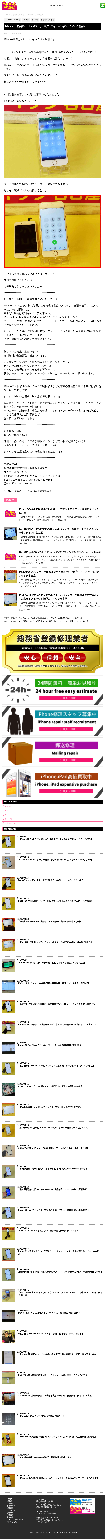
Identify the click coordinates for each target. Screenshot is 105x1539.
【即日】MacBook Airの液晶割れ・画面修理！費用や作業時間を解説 (49, 921)
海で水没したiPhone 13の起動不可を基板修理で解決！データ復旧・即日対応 (53, 983)
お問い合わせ (12, 1522)
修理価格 (10, 1501)
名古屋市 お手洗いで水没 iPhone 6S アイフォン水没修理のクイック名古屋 (60, 552)
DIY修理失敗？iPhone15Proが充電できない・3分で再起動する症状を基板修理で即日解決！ (60, 1272)
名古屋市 (33, 491)
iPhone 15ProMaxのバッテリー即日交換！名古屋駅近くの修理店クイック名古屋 (55, 901)
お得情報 (10, 1503)
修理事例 (10, 1508)
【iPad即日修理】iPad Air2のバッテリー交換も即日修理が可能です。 (50, 1107)
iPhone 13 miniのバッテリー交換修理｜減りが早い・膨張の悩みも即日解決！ (53, 1210)
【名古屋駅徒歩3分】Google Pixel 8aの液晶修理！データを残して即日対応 (52, 1189)
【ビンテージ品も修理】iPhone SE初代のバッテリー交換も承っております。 (53, 1128)
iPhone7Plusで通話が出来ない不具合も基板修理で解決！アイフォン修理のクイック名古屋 (50, 621)
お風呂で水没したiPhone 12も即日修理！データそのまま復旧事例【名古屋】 (53, 1148)
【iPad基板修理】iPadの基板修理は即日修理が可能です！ (44, 1457)
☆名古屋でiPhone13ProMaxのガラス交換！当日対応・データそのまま (50, 1334)
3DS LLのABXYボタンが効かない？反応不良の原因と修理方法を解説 (50, 1086)
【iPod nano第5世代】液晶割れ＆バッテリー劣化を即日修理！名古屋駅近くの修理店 (57, 1437)
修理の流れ (11, 1506)
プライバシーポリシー (15, 1520)
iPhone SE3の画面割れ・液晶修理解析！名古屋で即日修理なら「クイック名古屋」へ (57, 1024)
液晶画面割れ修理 (44, 491)
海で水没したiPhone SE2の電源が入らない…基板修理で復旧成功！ (49, 1313)
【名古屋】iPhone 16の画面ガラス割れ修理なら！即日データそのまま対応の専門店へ (57, 1004)
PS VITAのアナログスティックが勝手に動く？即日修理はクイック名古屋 (51, 963)
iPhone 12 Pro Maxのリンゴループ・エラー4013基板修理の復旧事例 (49, 1045)
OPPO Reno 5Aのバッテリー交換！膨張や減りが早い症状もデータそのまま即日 (55, 860)
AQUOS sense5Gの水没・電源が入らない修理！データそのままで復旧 (50, 880)
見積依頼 (10, 1515)
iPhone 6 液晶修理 (14, 491)
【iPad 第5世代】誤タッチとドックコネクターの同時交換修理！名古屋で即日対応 (55, 942)
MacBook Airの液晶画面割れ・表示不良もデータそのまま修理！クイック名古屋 (55, 1395)
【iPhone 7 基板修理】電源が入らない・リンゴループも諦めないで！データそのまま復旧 (59, 1478)
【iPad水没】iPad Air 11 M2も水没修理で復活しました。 (44, 1416)
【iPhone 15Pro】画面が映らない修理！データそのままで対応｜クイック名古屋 (55, 839)
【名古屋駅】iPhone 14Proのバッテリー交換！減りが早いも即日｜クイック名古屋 (56, 1066)
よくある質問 (12, 1510)
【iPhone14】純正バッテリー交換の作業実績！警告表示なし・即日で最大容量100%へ (58, 1354)
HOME (9, 1499)
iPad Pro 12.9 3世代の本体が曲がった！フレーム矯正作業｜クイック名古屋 (52, 1375)
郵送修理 (10, 1517)
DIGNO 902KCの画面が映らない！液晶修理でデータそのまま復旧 (48, 1231)
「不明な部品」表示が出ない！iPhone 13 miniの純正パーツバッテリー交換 (52, 1169)
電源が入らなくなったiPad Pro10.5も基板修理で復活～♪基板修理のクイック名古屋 (46, 618)
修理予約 (10, 1513)
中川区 (26, 491)
